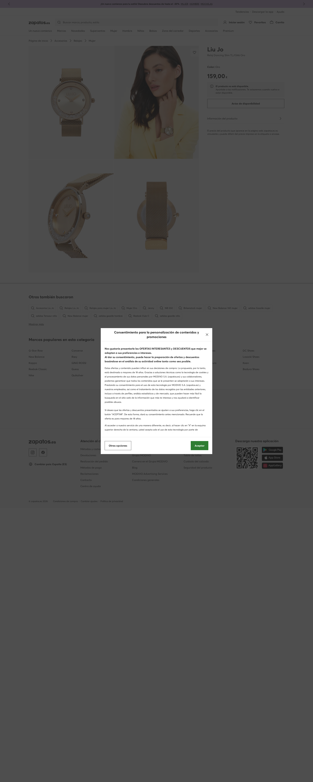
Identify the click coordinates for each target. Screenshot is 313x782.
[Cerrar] (207, 335)
